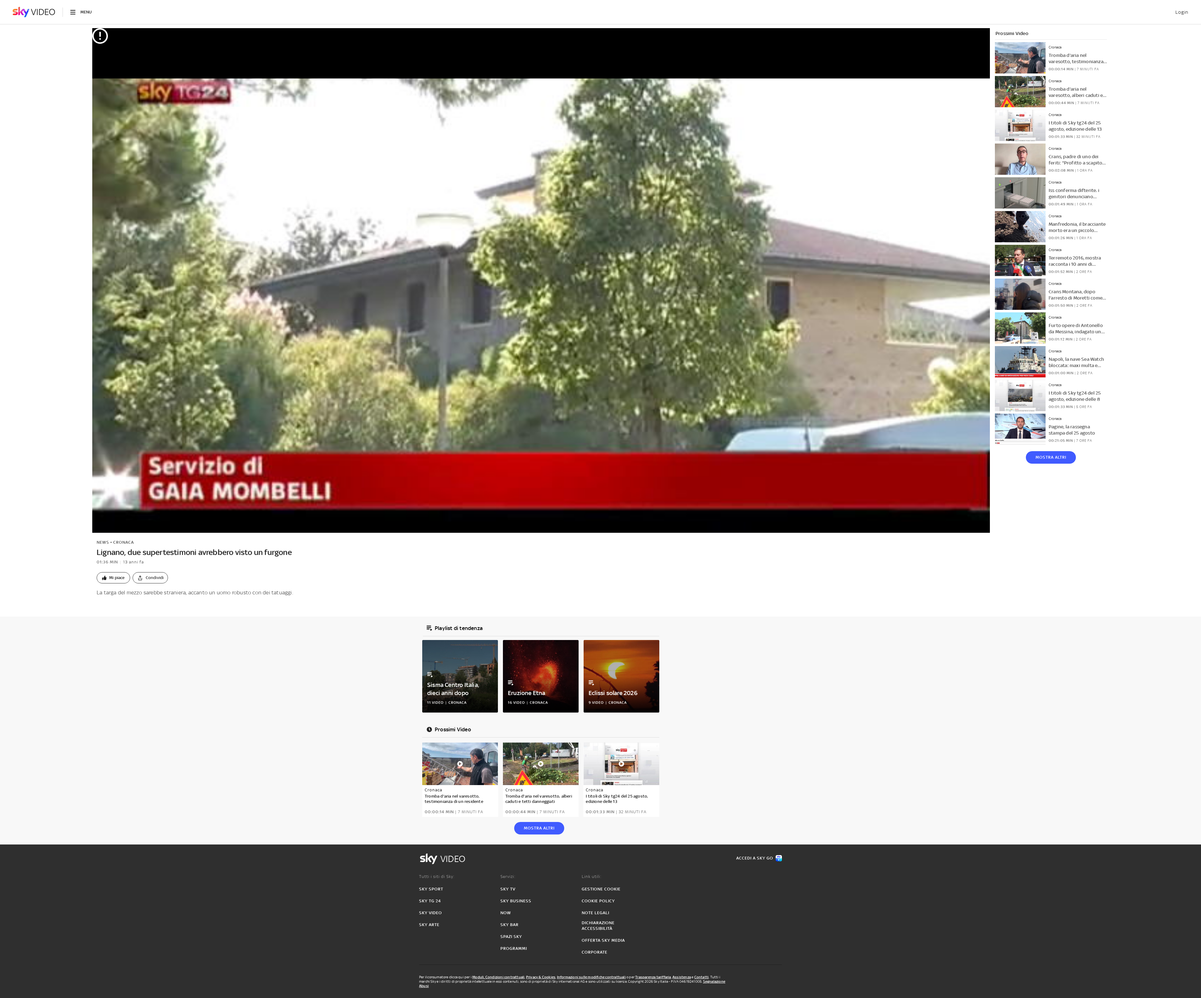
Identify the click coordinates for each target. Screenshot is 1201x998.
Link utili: (591, 876)
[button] (113, 577)
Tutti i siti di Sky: (436, 876)
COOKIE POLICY (598, 901)
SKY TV (507, 889)
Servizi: (507, 876)
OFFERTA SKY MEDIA (603, 940)
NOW (505, 912)
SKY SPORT (431, 889)
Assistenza (681, 977)
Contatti (701, 977)
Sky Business (515, 901)
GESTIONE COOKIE (601, 889)
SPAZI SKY (511, 936)
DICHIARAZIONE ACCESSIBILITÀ (598, 925)
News (103, 542)
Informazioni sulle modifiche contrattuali (591, 977)
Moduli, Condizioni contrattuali (498, 977)
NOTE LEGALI (595, 912)
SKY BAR (509, 924)
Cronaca (123, 542)
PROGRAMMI (513, 948)
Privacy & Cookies (540, 977)
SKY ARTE (429, 924)
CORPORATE (594, 952)
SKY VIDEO (430, 912)
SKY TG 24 (430, 901)
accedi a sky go (754, 858)
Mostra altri (1051, 457)
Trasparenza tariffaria (653, 977)
